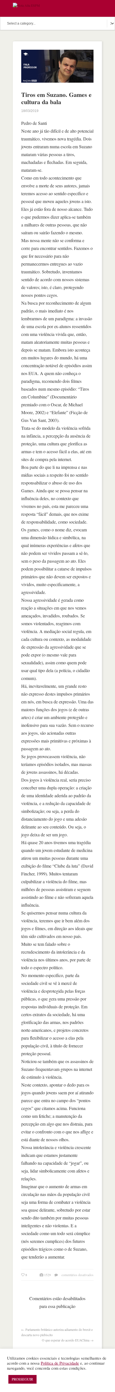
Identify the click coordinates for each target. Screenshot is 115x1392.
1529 (47, 1274)
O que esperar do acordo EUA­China (65, 1340)
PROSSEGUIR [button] (22, 1379)
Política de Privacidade (60, 1363)
